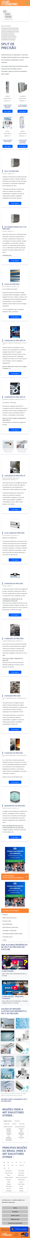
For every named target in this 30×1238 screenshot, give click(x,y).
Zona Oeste (6, 1124)
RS (4, 1165)
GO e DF (22, 1165)
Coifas (4, 940)
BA (12, 1165)
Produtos (15, 1212)
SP (16, 1162)
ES (12, 1162)
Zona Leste (21, 1124)
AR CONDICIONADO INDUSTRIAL (13, 934)
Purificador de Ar (8, 937)
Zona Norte (17, 1121)
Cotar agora (7, 111)
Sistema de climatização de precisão (10, 31)
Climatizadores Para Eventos (8, 39)
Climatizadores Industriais (8, 34)
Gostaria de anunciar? (15, 1223)
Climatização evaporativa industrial (10, 28)
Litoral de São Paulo (20, 1126)
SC (24, 1162)
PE (8, 1165)
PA (8, 1168)
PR (20, 1162)
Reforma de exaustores (10, 918)
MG (8, 1162)
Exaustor (5, 914)
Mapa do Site (15, 1219)
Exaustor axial (7, 921)
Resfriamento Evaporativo (10, 927)
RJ (4, 1162)
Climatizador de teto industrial (9, 36)
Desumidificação (7, 924)
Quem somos (15, 1215)
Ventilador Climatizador (10, 930)
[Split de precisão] (7, 88)
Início (15, 1208)
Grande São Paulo (8, 1126)
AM (4, 1168)
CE (16, 1165)
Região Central (8, 1121)
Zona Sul (14, 1124)
